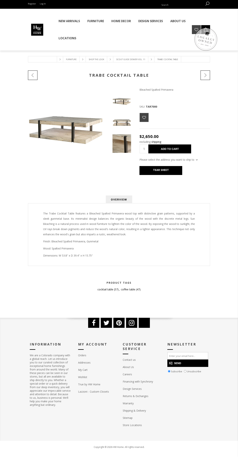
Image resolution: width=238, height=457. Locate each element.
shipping (156, 142)
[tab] (119, 199)
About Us (128, 367)
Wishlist (82, 377)
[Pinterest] (119, 323)
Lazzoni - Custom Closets (93, 391)
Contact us (129, 360)
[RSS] (144, 323)
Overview (119, 199)
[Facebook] (93, 323)
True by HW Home (89, 384)
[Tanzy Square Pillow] (33, 75)
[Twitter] (106, 323)
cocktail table (105, 289)
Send (177, 363)
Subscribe (176, 371)
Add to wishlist (144, 117)
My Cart (83, 370)
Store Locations (132, 425)
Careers (127, 374)
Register (32, 3)
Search (207, 3)
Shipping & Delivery (134, 410)
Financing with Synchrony (138, 381)
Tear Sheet (161, 170)
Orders (82, 355)
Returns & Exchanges (135, 396)
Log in (43, 3)
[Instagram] (131, 323)
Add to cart (170, 148)
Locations (67, 38)
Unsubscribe (194, 371)
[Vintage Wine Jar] (205, 75)
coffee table (128, 289)
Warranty (128, 403)
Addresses (84, 362)
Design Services (132, 389)
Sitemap (128, 418)
